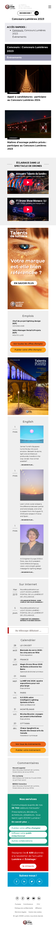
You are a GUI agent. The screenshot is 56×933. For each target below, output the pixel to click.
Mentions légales (20, 912)
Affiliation (38, 908)
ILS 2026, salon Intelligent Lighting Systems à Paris (29, 699)
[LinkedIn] (24, 881)
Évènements (19, 37)
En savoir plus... (27, 465)
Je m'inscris (28, 866)
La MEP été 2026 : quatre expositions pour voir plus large (31, 683)
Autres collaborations (22, 841)
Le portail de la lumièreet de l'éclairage (25, 6)
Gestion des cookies (35, 912)
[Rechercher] (36, 13)
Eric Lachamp (18, 776)
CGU (38, 904)
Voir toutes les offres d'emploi (28, 344)
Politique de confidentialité (24, 908)
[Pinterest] (17, 898)
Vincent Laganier (19, 768)
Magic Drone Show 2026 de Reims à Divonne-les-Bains (31, 666)
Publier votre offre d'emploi (28, 350)
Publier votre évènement (28, 750)
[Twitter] (32, 881)
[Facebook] (16, 881)
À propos (18, 904)
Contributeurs (28, 904)
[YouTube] (39, 881)
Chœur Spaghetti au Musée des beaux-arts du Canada (31, 730)
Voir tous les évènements (28, 744)
